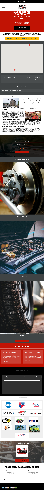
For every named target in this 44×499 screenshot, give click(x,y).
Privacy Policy (37, 484)
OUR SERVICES (22, 27)
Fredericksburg (15, 90)
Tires (22, 335)
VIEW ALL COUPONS (22, 460)
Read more (5, 361)
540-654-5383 (32, 81)
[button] (29, 45)
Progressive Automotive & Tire (12, 77)
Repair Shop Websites (16, 484)
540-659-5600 (12, 81)
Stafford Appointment (12, 38)
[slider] (22, 148)
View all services (22, 341)
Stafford (5, 90)
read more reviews (22, 152)
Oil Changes (22, 276)
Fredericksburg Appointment (29, 38)
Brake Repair (22, 216)
